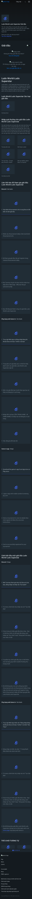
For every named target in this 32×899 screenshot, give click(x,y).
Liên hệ (2, 864)
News (2, 871)
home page (6, 830)
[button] (13, 850)
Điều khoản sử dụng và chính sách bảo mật (11, 878)
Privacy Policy (4, 883)
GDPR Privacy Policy (5, 886)
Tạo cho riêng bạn (6, 36)
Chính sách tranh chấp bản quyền (9, 888)
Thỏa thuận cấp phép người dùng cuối (10, 891)
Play (2, 859)
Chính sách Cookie (5, 881)
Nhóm (2, 862)
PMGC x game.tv (5, 874)
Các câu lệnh (4, 869)
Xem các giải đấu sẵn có (14, 68)
